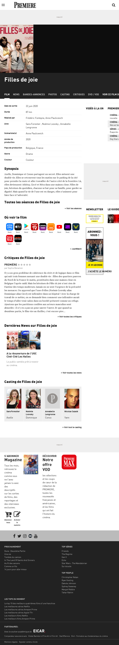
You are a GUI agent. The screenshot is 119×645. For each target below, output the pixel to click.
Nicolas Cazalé (71, 411)
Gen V (64, 557)
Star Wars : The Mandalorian (74, 563)
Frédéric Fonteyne (35, 117)
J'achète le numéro (95, 271)
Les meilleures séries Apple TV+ (18, 612)
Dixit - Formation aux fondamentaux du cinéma (89, 636)
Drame (29, 153)
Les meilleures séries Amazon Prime (20, 609)
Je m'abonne (95, 265)
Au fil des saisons (12, 563)
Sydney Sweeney (69, 586)
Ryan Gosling (67, 580)
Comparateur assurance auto (15, 636)
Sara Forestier (33, 123)
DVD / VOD (93, 94)
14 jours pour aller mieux (15, 569)
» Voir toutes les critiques (70, 316)
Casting (65, 94)
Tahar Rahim (67, 592)
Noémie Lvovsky (50, 123)
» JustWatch (76, 249)
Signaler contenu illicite (28, 642)
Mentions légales (11, 642)
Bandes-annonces (34, 94)
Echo (64, 560)
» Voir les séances (73, 208)
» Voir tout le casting (72, 427)
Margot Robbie (68, 589)
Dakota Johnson (69, 583)
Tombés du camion (12, 557)
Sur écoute (66, 566)
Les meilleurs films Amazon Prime (19, 618)
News (16, 94)
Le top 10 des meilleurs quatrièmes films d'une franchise (29, 603)
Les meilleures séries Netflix (17, 606)
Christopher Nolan (70, 577)
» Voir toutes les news (71, 372)
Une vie (7, 554)
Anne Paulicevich (54, 117)
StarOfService (64, 636)
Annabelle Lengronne (50, 413)
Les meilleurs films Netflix (16, 615)
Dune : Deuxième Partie (14, 551)
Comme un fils (10, 566)
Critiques (79, 94)
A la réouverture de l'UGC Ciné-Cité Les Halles (22, 355)
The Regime (67, 554)
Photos (52, 94)
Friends (65, 551)
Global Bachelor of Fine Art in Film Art (43, 636)
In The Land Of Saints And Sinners (19, 560)
